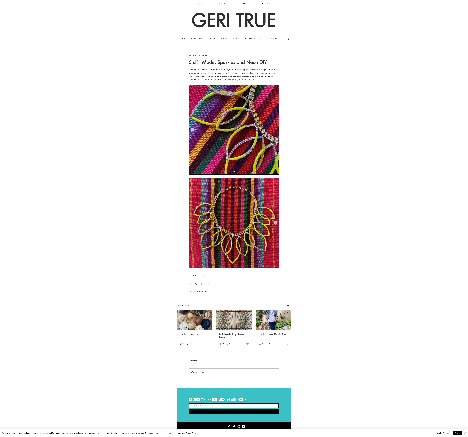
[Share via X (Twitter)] (196, 284)
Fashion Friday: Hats (189, 334)
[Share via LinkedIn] (202, 284)
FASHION (212, 39)
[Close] (465, 433)
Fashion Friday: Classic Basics (273, 334)
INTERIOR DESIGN (197, 39)
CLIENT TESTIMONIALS (268, 39)
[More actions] (277, 55)
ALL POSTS (181, 39)
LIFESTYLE (236, 39)
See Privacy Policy (189, 433)
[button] (288, 39)
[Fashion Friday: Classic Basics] (273, 320)
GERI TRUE (234, 20)
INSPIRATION (250, 39)
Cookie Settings (443, 433)
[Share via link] (208, 284)
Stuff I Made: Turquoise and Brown (232, 335)
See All (288, 305)
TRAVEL (224, 39)
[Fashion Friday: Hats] (194, 320)
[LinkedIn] (243, 426)
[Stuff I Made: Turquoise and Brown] (234, 320)
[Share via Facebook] (190, 284)
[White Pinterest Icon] (229, 426)
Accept (457, 433)
